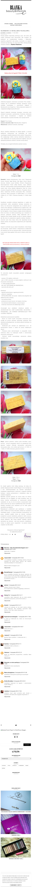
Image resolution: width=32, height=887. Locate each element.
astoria (6, 585)
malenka (6, 691)
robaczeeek (7, 626)
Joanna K (6, 635)
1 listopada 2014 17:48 (24, 616)
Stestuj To (7, 595)
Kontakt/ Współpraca (16, 25)
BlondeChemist (8, 572)
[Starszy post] (30, 725)
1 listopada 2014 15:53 (19, 572)
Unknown (6, 652)
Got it (19, 885)
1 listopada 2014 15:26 (17, 557)
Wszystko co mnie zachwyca (12, 662)
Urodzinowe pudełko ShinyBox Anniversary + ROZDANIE (16, 811)
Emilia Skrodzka (8, 681)
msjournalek (7, 557)
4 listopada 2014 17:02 (15, 691)
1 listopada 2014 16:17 (16, 595)
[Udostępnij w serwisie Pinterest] (15, 535)
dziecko (4, 765)
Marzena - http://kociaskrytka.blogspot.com (16, 547)
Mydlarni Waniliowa (16, 44)
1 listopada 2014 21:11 (15, 643)
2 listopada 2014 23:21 (19, 681)
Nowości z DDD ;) (16, 835)
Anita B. (6, 605)
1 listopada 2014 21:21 (16, 652)
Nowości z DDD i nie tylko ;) (16, 858)
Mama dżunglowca (9, 672)
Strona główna (9, 23)
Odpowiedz (7, 553)
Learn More (13, 885)
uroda (3, 768)
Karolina (6, 643)
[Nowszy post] (1, 725)
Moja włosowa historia (21, 23)
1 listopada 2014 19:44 (16, 635)
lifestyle (14, 765)
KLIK (19, 176)
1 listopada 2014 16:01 (15, 585)
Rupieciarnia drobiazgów (11, 616)
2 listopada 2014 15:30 (21, 672)
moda (27, 765)
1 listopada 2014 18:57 (17, 626)
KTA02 (9, 765)
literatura (21, 765)
